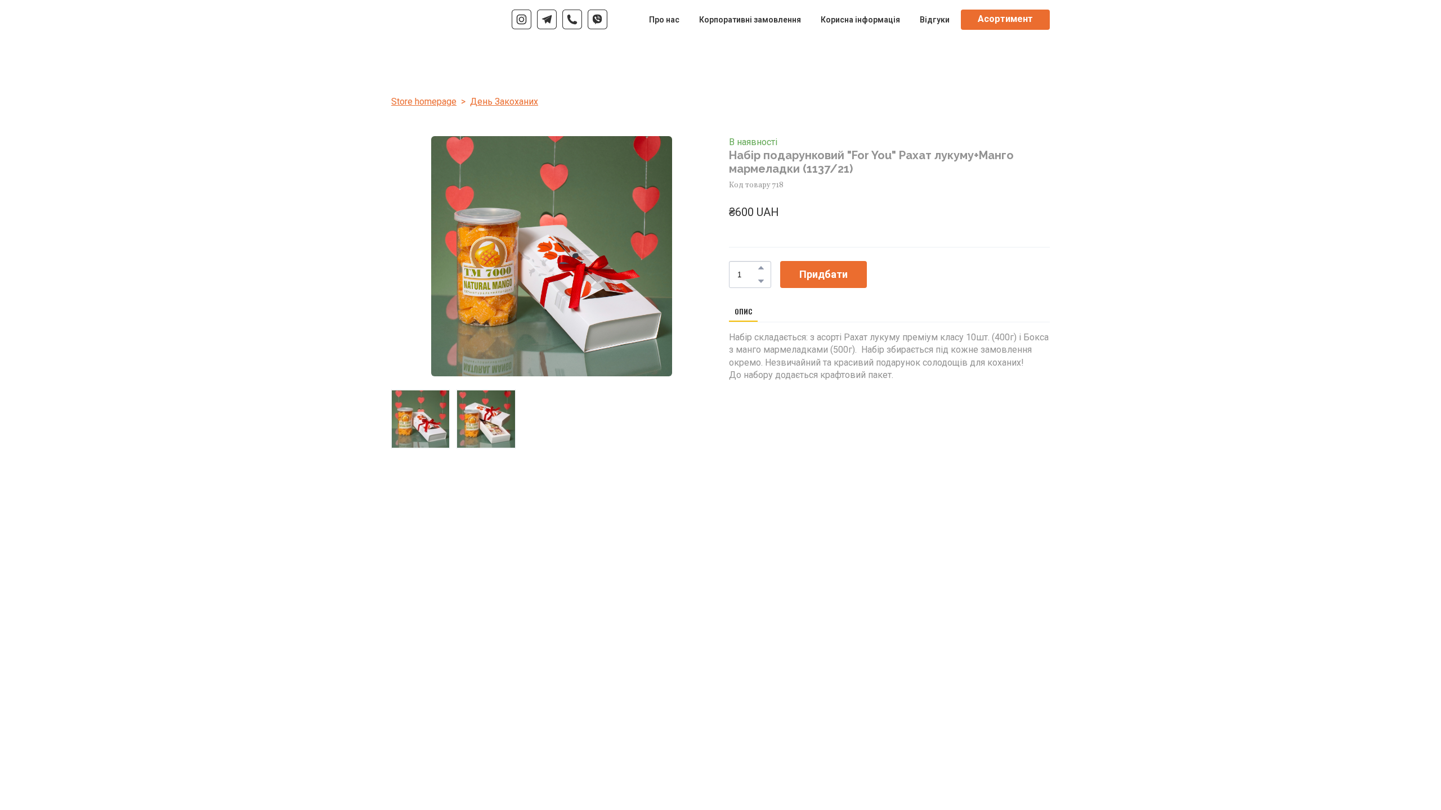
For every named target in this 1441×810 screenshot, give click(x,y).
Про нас (664, 19)
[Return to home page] (418, 19)
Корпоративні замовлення (750, 19)
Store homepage (424, 101)
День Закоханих (504, 101)
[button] (521, 19)
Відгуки (935, 19)
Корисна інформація (860, 19)
